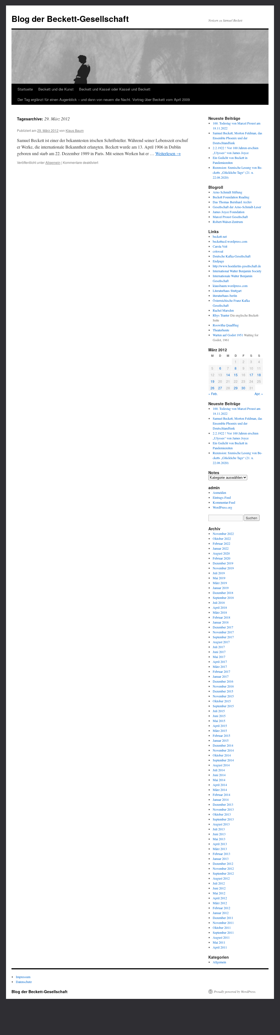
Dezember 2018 (223, 592)
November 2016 (223, 686)
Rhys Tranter (221, 315)
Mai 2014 (219, 780)
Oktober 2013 (222, 814)
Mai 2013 (219, 839)
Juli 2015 (219, 711)
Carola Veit (220, 246)
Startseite (25, 89)
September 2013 (223, 819)
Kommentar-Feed (224, 502)
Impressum (23, 977)
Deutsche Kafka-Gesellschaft (231, 256)
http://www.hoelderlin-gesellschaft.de (237, 266)
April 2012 (220, 898)
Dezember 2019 (223, 563)
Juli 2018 (219, 602)
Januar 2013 (221, 858)
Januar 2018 (221, 622)
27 (220, 387)
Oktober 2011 (222, 927)
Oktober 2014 (222, 755)
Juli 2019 (219, 573)
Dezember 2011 (223, 917)
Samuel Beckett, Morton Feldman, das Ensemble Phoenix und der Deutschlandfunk (237, 138)
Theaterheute (221, 330)
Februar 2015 (221, 735)
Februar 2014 (221, 794)
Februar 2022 (221, 543)
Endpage (218, 261)
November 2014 (223, 750)
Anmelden (219, 492)
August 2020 (221, 553)
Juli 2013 (219, 829)
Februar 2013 (221, 853)
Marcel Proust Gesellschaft (230, 216)
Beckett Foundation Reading (231, 197)
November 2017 (223, 632)
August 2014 (221, 765)
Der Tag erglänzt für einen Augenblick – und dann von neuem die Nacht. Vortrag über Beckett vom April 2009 (104, 99)
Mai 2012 (219, 893)
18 (259, 374)
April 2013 (220, 844)
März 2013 (220, 848)
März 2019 (220, 583)
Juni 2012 (219, 888)
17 (251, 374)
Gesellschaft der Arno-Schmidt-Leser (237, 207)
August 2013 (221, 824)
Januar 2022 (221, 548)
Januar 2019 (221, 587)
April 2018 (220, 607)
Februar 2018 (221, 617)
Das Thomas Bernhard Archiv (232, 202)
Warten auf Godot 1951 (228, 335)
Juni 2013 (219, 834)
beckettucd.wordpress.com (230, 241)
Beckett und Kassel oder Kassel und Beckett (114, 89)
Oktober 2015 (222, 701)
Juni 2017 (219, 652)
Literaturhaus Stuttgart (227, 290)
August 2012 (221, 878)
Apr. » (259, 393)
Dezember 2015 (223, 691)
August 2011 (221, 937)
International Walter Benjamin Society (237, 271)
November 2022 (223, 533)
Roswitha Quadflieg (226, 325)
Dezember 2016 (223, 681)
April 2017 (220, 661)
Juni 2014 (219, 775)
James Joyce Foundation (228, 212)
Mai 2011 (219, 942)
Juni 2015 (219, 716)
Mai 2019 (219, 578)
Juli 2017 (219, 647)
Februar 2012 (221, 908)
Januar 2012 (221, 913)
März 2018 (220, 612)
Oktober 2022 (222, 538)
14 (228, 374)
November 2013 (223, 809)
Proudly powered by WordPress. (235, 991)
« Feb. (213, 393)
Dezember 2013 (223, 804)
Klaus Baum (75, 130)
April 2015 (220, 725)
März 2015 (220, 730)
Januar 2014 (221, 799)
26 (212, 387)
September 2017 (223, 637)
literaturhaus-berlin (225, 295)
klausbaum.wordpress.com (230, 285)
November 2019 (223, 568)
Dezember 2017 (223, 627)
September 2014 (223, 760)
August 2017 (221, 642)
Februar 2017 (221, 671)
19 (212, 381)
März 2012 (220, 903)
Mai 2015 (219, 720)
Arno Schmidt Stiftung (227, 192)
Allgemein (52, 162)
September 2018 (223, 597)
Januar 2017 (221, 676)
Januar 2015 (221, 740)
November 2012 (223, 868)
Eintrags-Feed (222, 497)
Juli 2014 (219, 770)
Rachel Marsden (223, 310)
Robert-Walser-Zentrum (228, 221)
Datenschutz (24, 981)
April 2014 (220, 784)
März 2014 (220, 789)
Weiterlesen (168, 153)
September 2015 (223, 706)
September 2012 (223, 873)
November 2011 (223, 922)
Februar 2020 (221, 558)
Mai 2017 (219, 656)
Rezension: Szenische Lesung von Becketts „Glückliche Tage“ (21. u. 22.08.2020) (237, 172)
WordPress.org (222, 507)
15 (236, 374)
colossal (218, 251)
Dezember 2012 (223, 863)
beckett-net (220, 236)
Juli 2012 (219, 883)
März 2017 (220, 666)
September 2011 (223, 932)
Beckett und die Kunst (56, 89)
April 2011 (220, 947)
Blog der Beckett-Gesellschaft (70, 18)
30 (243, 387)
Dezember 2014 (223, 745)
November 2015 (223, 696)
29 (236, 387)
